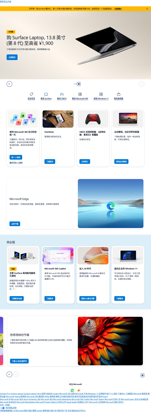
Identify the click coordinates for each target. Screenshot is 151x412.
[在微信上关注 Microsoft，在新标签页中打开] (72, 390)
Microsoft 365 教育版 (35, 396)
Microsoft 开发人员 (112, 399)
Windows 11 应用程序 (97, 393)
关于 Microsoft (91, 402)
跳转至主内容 (5, 1)
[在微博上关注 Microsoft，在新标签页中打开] (79, 390)
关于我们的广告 (60, 410)
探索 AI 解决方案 (87, 298)
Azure (25, 399)
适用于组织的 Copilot (50, 393)
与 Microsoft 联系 (20, 410)
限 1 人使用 (15, 157)
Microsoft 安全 (17, 399)
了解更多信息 (16, 298)
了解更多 (49, 161)
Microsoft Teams (97, 399)
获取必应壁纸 (121, 161)
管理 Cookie (37, 410)
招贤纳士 (81, 402)
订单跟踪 (129, 393)
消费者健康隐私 (6, 410)
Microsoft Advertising (62, 399)
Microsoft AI (5, 399)
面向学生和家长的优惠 (83, 396)
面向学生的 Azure (100, 396)
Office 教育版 (49, 396)
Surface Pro (5, 393)
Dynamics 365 (34, 399)
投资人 (121, 402)
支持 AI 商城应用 (141, 399)
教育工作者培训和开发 (65, 396)
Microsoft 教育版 (140, 393)
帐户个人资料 (111, 393)
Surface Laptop (16, 393)
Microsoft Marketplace (26, 402)
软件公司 (62, 402)
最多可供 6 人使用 (16, 163)
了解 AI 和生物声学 (19, 361)
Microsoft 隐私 (112, 402)
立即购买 (12, 57)
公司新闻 (101, 402)
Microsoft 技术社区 (8, 402)
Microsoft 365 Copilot (80, 399)
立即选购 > (118, 9)
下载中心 (121, 393)
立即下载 (14, 224)
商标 (52, 410)
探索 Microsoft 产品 (79, 393)
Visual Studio (71, 402)
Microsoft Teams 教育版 (16, 396)
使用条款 (46, 410)
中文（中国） (5, 405)
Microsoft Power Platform (47, 402)
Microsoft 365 (65, 393)
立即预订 (84, 161)
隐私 (30, 410)
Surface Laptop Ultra (32, 393)
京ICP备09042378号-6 (76, 410)
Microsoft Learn (127, 399)
